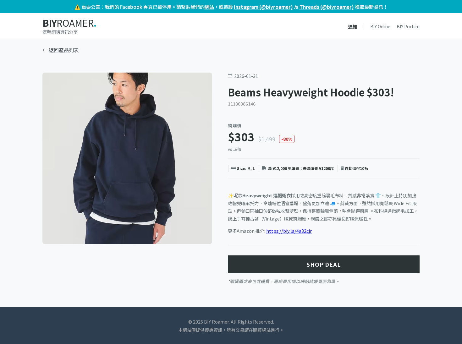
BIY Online (380, 26)
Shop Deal (323, 264)
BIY (69, 23)
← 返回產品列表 (60, 50)
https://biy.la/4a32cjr (289, 230)
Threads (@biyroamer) (327, 6)
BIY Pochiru (408, 26)
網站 (209, 6)
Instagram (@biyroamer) (263, 6)
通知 (352, 26)
